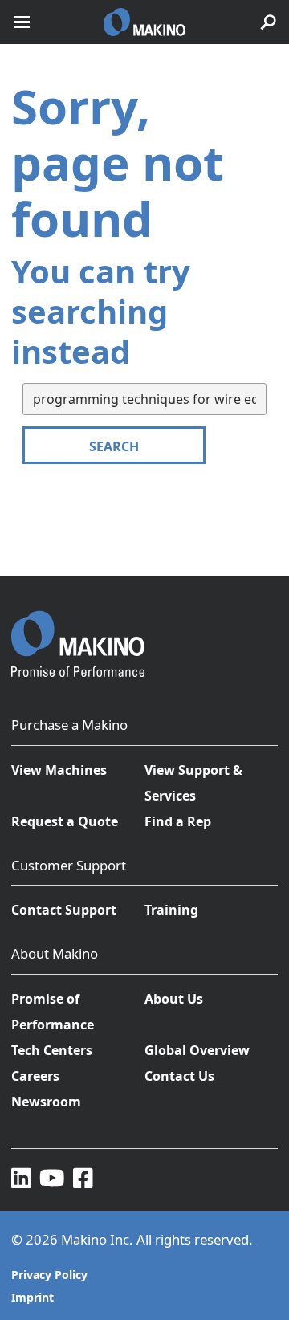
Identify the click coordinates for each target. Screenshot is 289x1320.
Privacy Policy (49, 1274)
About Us (173, 999)
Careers (35, 1076)
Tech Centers (51, 1050)
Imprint (32, 1297)
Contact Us (179, 1076)
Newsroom (46, 1101)
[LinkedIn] (21, 1177)
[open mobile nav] (22, 22)
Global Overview (197, 1050)
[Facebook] (83, 1177)
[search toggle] (268, 22)
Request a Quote (64, 821)
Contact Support (63, 910)
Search (114, 446)
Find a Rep (177, 821)
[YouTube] (52, 1177)
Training (171, 910)
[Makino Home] (77, 633)
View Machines (59, 770)
